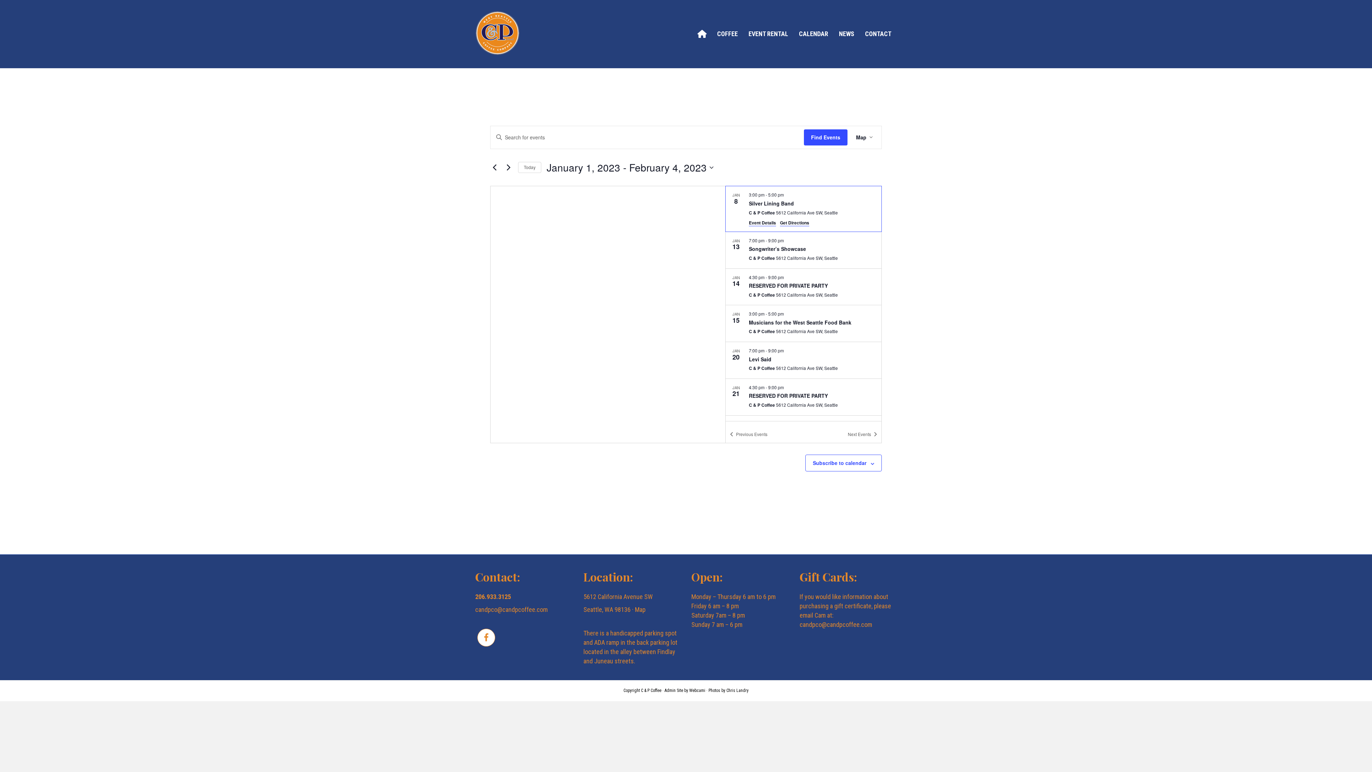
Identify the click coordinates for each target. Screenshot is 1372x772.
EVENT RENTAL (768, 34)
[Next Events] (508, 167)
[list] (803, 303)
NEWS (846, 34)
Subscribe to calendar (839, 462)
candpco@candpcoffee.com (511, 609)
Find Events (825, 137)
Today (530, 167)
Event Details (762, 222)
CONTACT (878, 34)
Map (640, 609)
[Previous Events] (494, 167)
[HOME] (702, 34)
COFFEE (727, 34)
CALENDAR (813, 34)
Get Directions (794, 222)
